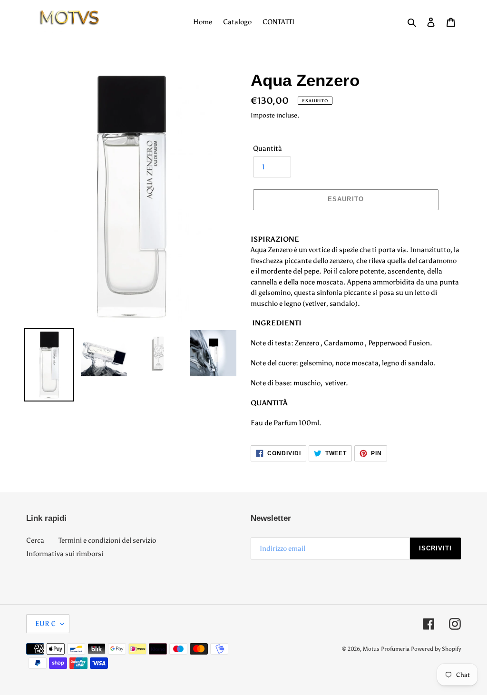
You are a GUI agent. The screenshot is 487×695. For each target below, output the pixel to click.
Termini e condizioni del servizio (107, 540)
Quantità (267, 148)
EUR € (45, 623)
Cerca (35, 540)
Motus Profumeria (386, 649)
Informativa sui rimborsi (64, 553)
